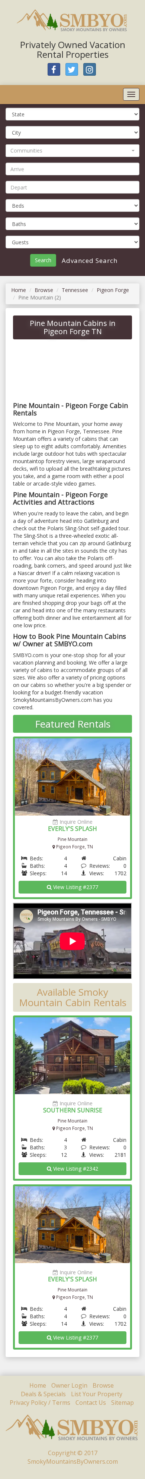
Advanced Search (88, 260)
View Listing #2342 (75, 1168)
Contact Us (90, 1402)
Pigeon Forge (113, 289)
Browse (44, 289)
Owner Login (69, 1385)
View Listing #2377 (75, 887)
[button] (72, 150)
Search (43, 260)
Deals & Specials (43, 1394)
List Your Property (96, 1394)
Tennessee (75, 289)
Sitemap (122, 1402)
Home (18, 289)
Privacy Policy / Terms (40, 1402)
